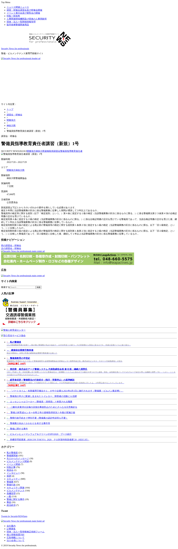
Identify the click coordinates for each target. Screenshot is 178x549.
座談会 (10, 470)
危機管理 (11, 493)
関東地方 (11, 120)
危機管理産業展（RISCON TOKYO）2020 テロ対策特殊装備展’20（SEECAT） (48, 439)
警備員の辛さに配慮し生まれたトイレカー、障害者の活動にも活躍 (42, 396)
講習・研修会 (24, 10)
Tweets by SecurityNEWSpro (14, 516)
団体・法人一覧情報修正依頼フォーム (25, 532)
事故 (9, 502)
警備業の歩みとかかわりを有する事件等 (28, 423)
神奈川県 (11, 125)
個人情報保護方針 (15, 534)
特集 (13, 16)
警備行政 (11, 485)
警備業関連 (12, 455)
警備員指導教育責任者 (71, 151)
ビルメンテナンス (15, 490)
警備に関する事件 (17, 429)
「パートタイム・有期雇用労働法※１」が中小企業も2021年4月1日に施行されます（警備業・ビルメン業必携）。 (65, 391)
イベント (23, 13)
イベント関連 (13, 464)
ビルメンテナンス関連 (18, 461)
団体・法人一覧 (21, 22)
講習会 (57, 151)
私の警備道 (12, 452)
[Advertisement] (89, 80)
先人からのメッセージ (18, 458)
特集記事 (11, 467)
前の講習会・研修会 (11, 245)
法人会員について (15, 540)
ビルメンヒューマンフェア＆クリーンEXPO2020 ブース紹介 (39, 434)
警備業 (10, 482)
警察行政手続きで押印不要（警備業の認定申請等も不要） (37, 418)
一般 (9, 496)
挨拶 (9, 476)
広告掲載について (15, 537)
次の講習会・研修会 (11, 248)
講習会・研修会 (14, 115)
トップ (10, 109)
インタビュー (13, 473)
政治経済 (11, 505)
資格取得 (49, 151)
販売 (18, 24)
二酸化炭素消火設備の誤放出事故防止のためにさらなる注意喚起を (42, 407)
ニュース (18, 7)
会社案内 (11, 526)
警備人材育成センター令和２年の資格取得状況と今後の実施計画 (41, 412)
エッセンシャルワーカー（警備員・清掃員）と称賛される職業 (39, 401)
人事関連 (27, 19)
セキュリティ (13, 479)
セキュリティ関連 (15, 487)
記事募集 (11, 529)
